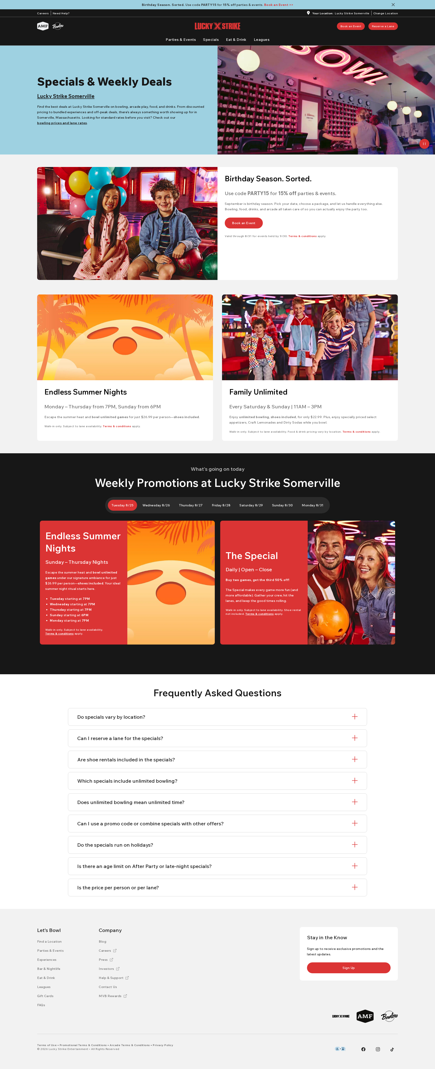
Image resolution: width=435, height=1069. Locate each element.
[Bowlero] (57, 26)
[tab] (122, 505)
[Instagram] (378, 1049)
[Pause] (424, 144)
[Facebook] (363, 1049)
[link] (351, 26)
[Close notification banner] (394, 4)
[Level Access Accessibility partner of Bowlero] (340, 1049)
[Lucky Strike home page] (217, 26)
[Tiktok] (392, 1049)
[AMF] (42, 26)
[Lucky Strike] (340, 1016)
